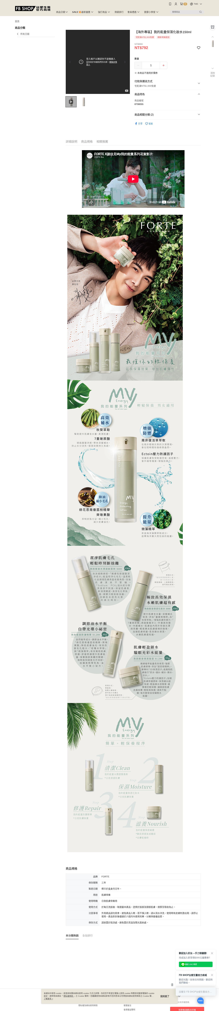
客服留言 (127, 1005)
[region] (98, 62)
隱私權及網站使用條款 (88, 1005)
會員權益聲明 (129, 1010)
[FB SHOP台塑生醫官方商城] (33, 8)
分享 (140, 123)
